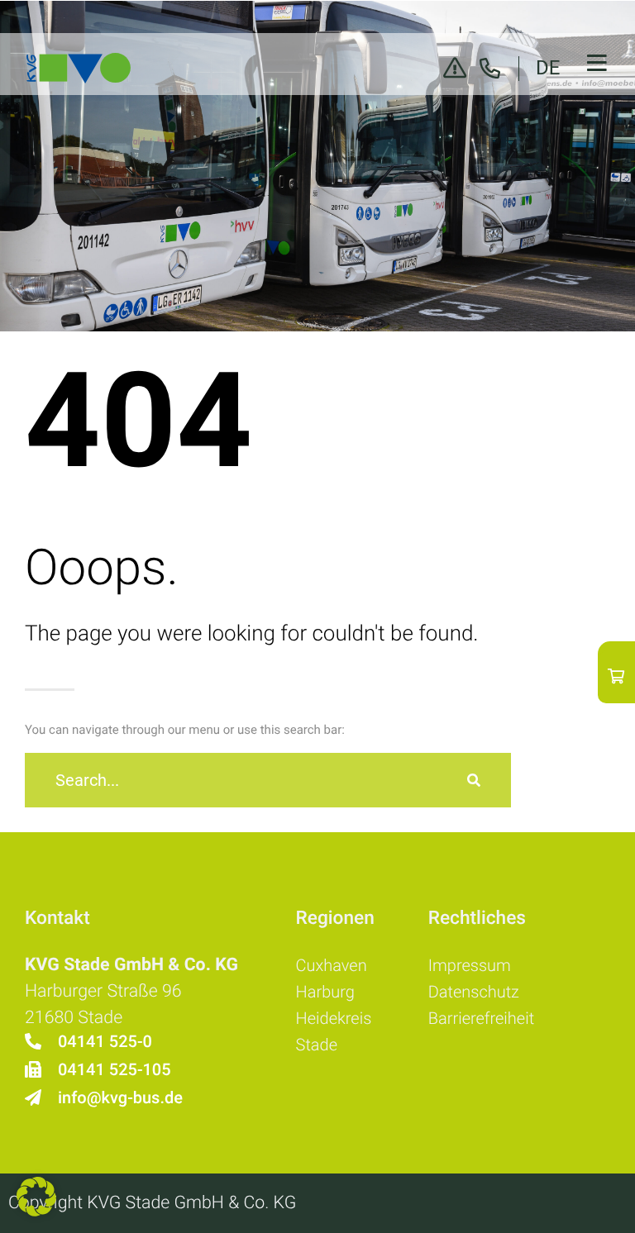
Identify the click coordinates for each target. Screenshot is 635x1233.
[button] (36, 1196)
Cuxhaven (331, 965)
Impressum (469, 965)
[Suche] (473, 780)
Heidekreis (334, 1018)
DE (548, 68)
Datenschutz (473, 992)
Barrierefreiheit (481, 1018)
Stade (316, 1044)
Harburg (325, 992)
